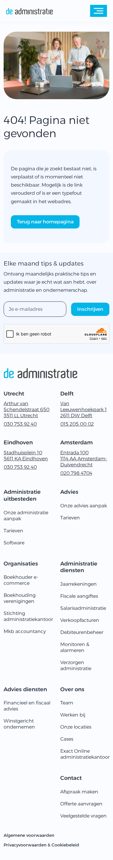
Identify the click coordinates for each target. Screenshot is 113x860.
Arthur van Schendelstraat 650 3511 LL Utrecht (26, 409)
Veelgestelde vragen (83, 816)
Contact (71, 777)
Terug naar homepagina (45, 222)
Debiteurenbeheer (81, 632)
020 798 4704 (76, 473)
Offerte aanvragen (81, 804)
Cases (66, 739)
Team (66, 703)
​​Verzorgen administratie (75, 665)
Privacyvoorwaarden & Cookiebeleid (41, 845)
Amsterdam (76, 442)
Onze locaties (75, 727)
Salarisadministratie (83, 608)
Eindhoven (18, 442)
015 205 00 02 (77, 424)
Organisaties (21, 563)
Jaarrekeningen (78, 584)
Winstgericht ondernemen (19, 724)
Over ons (72, 689)
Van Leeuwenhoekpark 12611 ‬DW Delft (83, 409)
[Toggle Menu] (98, 11)
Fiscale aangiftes (79, 596)
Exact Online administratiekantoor (85, 754)
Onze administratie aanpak (26, 515)
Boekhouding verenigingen (20, 598)
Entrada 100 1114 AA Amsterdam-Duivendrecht (83, 459)
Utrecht (14, 393)
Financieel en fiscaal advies (27, 706)
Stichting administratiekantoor (28, 616)
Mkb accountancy (25, 631)
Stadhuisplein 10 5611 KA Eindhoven (26, 456)
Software (14, 543)
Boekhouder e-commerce (21, 580)
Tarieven (13, 531)
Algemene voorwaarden (29, 835)
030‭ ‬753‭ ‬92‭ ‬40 (20, 424)
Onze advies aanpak (83, 506)
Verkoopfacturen (79, 620)
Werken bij (72, 715)
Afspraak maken (79, 792)
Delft (67, 393)
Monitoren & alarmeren (74, 647)
